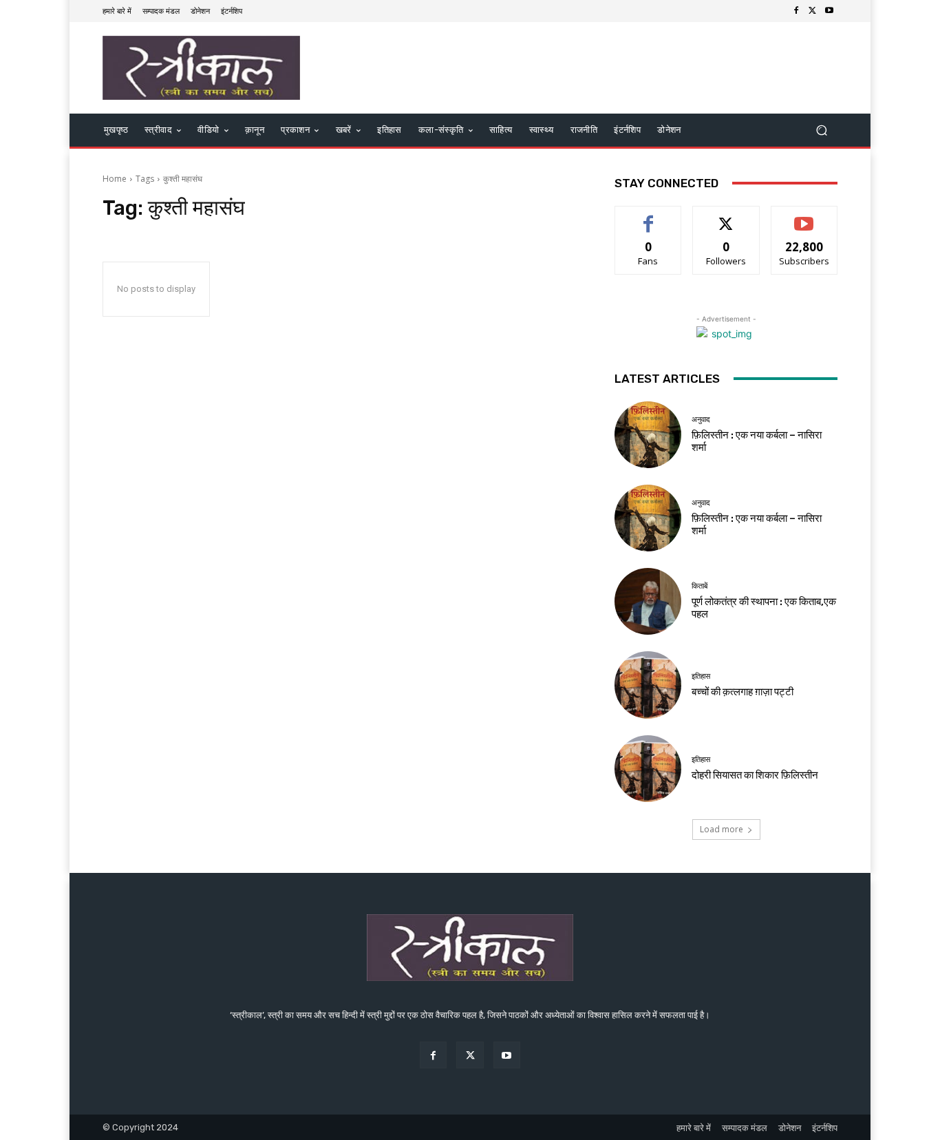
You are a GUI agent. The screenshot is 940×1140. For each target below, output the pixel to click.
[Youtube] (829, 11)
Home (115, 178)
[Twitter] (812, 11)
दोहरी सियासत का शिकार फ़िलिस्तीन (755, 775)
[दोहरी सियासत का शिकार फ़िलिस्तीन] (648, 768)
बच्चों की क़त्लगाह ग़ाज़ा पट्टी (742, 692)
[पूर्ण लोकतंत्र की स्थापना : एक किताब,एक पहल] (648, 601)
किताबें (699, 586)
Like (648, 216)
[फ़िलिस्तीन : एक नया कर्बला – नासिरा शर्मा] (648, 434)
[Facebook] (796, 11)
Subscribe (804, 216)
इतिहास (701, 676)
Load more (721, 829)
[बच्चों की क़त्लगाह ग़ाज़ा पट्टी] (648, 684)
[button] (821, 130)
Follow (726, 216)
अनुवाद (701, 419)
